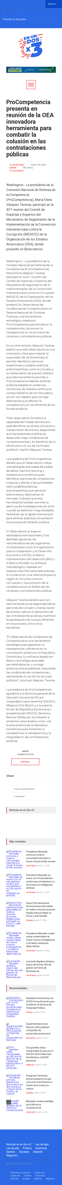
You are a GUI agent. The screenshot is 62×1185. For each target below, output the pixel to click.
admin (13, 167)
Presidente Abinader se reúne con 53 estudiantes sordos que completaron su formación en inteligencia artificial (40, 881)
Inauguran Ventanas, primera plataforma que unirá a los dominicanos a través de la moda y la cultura (39, 1082)
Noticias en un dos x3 (18, 1144)
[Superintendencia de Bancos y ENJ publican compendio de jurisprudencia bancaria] (14, 1031)
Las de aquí (18, 164)
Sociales (29, 920)
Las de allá (30, 1112)
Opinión (10, 1151)
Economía (30, 1038)
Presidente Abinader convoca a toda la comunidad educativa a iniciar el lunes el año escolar (15, 19)
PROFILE (25, 762)
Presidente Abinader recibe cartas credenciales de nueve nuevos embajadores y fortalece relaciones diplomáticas (40, 940)
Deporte (37, 1151)
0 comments (16, 170)
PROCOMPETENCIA (24, 789)
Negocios (30, 1065)
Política (29, 1012)
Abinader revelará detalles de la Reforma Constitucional (40, 1104)
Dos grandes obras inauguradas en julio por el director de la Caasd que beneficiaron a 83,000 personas (39, 1054)
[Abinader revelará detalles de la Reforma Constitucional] (14, 1108)
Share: (10, 775)
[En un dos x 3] (30, 55)
